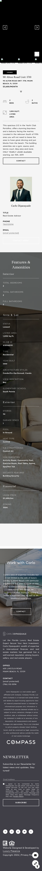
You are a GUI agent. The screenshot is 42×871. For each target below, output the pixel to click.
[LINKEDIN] (18, 831)
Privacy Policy (18, 796)
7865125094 (8, 224)
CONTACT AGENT (21, 241)
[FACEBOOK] (5, 831)
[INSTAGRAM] (11, 831)
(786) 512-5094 (9, 684)
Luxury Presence (11, 851)
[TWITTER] (31, 831)
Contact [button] (21, 161)
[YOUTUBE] (24, 831)
